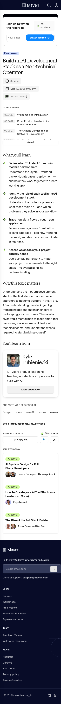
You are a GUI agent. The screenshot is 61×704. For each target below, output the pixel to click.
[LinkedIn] (49, 696)
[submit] (53, 569)
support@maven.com (35, 577)
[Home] (11, 550)
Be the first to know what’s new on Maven (26, 559)
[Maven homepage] (30, 5)
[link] (44, 439)
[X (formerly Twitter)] (55, 696)
